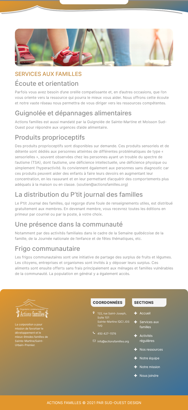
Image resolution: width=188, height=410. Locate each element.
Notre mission (150, 367)
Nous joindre (149, 375)
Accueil (145, 313)
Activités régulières (147, 338)
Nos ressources (151, 349)
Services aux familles (149, 324)
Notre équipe (149, 358)
